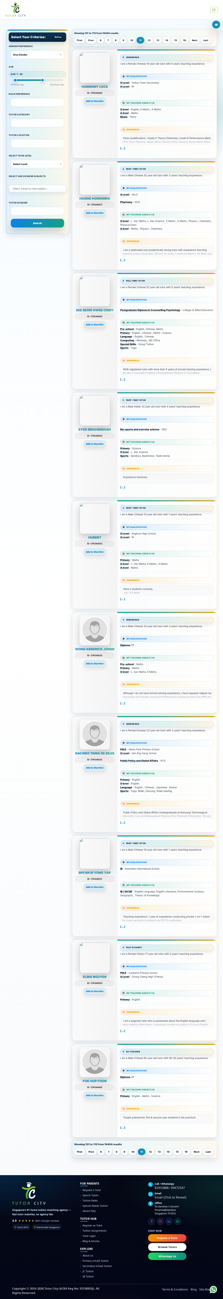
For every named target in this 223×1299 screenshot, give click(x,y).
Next (194, 40)
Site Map (205, 1289)
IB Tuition (88, 1276)
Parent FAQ (89, 1211)
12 (149, 40)
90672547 (178, 1188)
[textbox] (15, 102)
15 (175, 40)
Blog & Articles (91, 1241)
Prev (91, 40)
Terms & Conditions (175, 1289)
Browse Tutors (167, 1247)
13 (157, 40)
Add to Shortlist (94, 101)
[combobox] (37, 55)
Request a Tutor (92, 1190)
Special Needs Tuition (95, 1205)
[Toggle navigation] (214, 10)
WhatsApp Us (167, 1256)
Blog (194, 1289)
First (79, 40)
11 (140, 40)
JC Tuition (88, 1271)
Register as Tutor (92, 1225)
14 (166, 40)
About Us (88, 1255)
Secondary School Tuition (97, 1266)
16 (184, 40)
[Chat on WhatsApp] (211, 1287)
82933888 (162, 1188)
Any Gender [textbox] (20, 54)
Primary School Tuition (96, 1260)
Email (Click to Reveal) (170, 1197)
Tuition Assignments (94, 1230)
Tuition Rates (90, 1200)
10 (131, 40)
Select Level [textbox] (20, 164)
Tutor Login (89, 1236)
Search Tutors (91, 1195)
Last (205, 40)
